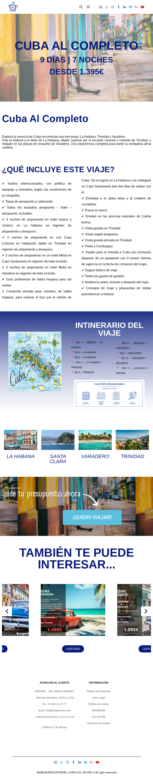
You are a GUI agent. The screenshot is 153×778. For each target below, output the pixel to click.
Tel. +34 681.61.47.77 (54, 704)
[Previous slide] (7, 611)
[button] (75, 662)
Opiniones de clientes (98, 723)
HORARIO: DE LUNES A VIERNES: (54, 691)
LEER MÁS (38, 648)
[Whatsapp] (106, 7)
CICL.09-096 (99, 717)
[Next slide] (146, 611)
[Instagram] (112, 7)
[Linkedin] (124, 7)
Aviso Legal (98, 697)
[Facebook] (118, 7)
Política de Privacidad (98, 691)
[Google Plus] (136, 7)
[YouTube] (142, 7)
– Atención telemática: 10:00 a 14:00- (54, 697)
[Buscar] (81, 7)
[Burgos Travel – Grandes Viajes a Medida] (13, 7)
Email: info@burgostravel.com (54, 710)
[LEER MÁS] (38, 634)
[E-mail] (100, 7)
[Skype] (130, 7)
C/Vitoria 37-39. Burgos (54, 727)
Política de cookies (98, 704)
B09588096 (98, 710)
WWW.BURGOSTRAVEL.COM (56, 772)
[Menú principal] (88, 7)
